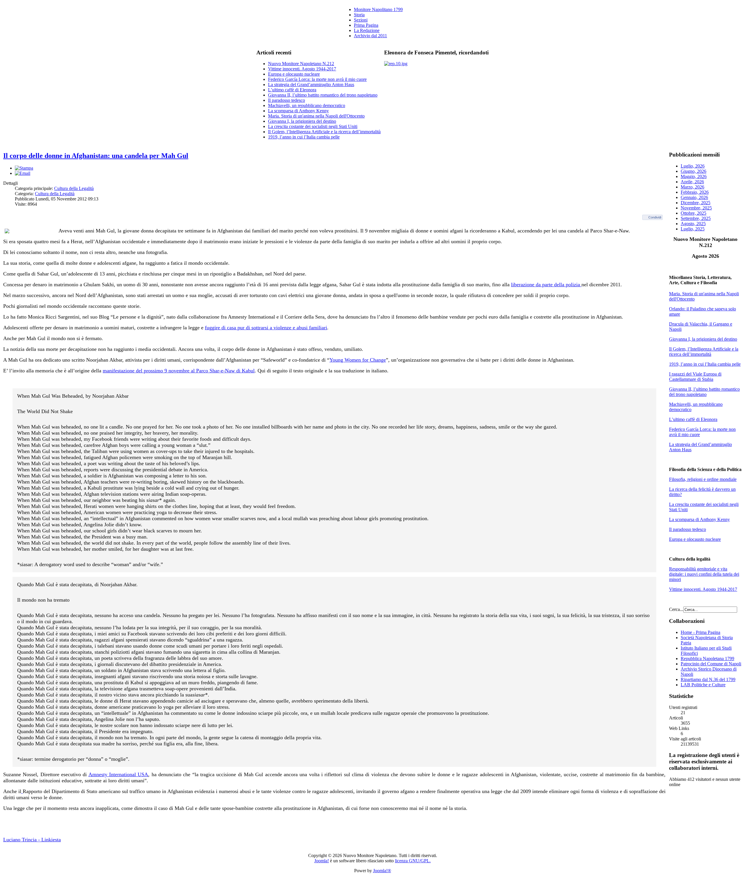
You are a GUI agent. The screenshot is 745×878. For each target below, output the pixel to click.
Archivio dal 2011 (370, 35)
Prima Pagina (366, 25)
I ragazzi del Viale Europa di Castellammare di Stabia (695, 377)
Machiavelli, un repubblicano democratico (306, 105)
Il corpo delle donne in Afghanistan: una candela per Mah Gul (95, 155)
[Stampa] (24, 168)
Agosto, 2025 (693, 223)
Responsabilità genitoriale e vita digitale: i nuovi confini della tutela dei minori (704, 574)
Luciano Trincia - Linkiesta (32, 840)
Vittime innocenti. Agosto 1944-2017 (302, 68)
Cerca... (676, 609)
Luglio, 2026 (693, 165)
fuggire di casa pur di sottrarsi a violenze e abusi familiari (266, 327)
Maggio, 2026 (694, 176)
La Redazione (366, 30)
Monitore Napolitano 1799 (378, 9)
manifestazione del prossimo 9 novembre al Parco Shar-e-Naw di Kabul (179, 371)
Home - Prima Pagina (700, 632)
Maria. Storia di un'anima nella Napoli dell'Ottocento (316, 115)
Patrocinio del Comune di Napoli (711, 663)
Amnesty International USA (118, 774)
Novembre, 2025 (696, 207)
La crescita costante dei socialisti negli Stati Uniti (312, 126)
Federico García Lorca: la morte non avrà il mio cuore (317, 79)
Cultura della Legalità (74, 188)
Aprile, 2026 (692, 181)
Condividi (654, 217)
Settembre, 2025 (696, 218)
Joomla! (321, 860)
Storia (359, 14)
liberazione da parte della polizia (546, 284)
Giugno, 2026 (693, 171)
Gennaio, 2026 (694, 197)
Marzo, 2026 (692, 186)
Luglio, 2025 (693, 228)
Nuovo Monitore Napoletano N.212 (301, 63)
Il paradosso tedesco (286, 100)
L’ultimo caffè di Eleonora (292, 89)
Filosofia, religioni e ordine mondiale (703, 479)
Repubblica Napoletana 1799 (707, 658)
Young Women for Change (357, 360)
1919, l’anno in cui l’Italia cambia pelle (304, 136)
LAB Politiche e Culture (703, 684)
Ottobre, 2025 (693, 213)
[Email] (22, 173)
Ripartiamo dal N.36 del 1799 (708, 679)
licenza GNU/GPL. (413, 860)
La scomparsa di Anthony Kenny (298, 110)
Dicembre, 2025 (695, 202)
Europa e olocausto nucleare (294, 74)
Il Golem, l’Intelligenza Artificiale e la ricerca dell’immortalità (324, 131)
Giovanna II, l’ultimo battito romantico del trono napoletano (322, 95)
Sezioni (361, 19)
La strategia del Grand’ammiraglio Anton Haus (311, 84)
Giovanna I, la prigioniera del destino (302, 121)
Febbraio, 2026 (695, 192)
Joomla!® (382, 870)
